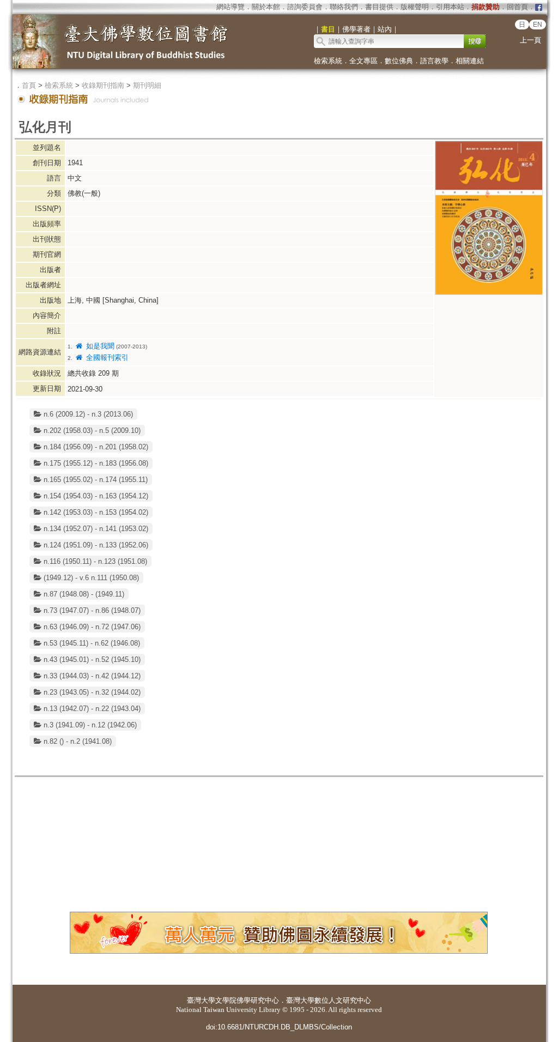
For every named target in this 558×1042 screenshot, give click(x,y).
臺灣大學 (201, 1000)
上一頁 (530, 40)
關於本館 (266, 7)
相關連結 (470, 61)
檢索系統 (328, 61)
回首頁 (517, 7)
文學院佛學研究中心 (247, 1000)
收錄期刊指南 (103, 85)
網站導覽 (230, 7)
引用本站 (450, 7)
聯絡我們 (344, 7)
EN (537, 24)
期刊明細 (147, 85)
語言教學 (434, 61)
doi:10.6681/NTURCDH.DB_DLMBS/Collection (279, 1027)
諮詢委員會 (305, 7)
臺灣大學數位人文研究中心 (328, 1000)
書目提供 (379, 7)
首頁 (29, 85)
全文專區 (363, 61)
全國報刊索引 (106, 357)
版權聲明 (415, 7)
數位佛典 (399, 61)
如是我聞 (99, 346)
